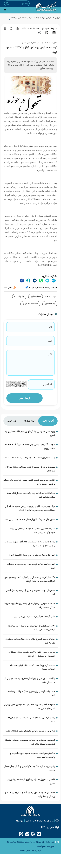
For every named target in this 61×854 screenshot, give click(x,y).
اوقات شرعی (53, 827)
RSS (43, 827)
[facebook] (22, 280)
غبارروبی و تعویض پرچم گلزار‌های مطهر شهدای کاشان (30, 731)
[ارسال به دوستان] (54, 33)
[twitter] (47, 280)
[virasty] (27, 834)
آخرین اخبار (48, 421)
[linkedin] (34, 280)
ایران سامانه (25, 850)
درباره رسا (49, 820)
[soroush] (28, 280)
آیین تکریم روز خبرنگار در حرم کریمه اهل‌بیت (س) (32, 555)
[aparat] (33, 834)
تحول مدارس (35, 296)
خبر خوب (12, 421)
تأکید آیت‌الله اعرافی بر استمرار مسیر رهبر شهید (34, 616)
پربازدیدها (29, 421)
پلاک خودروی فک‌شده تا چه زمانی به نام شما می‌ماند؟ (29, 457)
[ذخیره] (46, 33)
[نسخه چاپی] (39, 33)
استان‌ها (54, 28)
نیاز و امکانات (19, 296)
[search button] (7, 3)
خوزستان (45, 28)
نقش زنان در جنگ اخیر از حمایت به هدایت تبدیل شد (30, 519)
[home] (30, 811)
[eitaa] (21, 834)
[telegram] (53, 280)
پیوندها (20, 820)
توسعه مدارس (49, 303)
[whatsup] (40, 280)
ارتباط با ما (37, 820)
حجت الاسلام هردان (30, 303)
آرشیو (28, 820)
